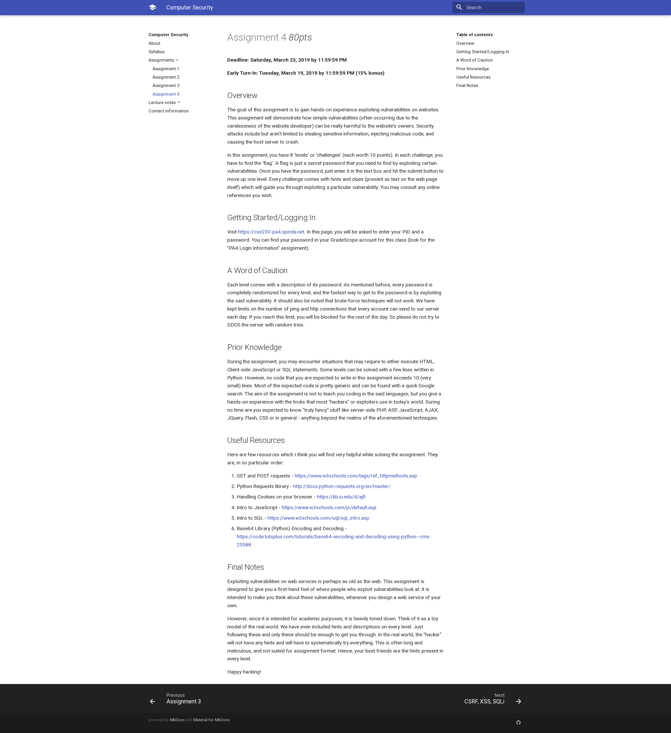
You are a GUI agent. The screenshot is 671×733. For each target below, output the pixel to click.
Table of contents (474, 34)
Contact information (169, 110)
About (154, 43)
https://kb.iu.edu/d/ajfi (341, 497)
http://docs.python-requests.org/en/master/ (342, 486)
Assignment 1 (166, 68)
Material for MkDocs (211, 720)
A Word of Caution (474, 60)
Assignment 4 (166, 94)
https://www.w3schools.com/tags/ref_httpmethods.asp (356, 476)
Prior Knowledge (472, 68)
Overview (465, 43)
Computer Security (168, 34)
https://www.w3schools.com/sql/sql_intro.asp (318, 518)
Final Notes (467, 85)
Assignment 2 (166, 77)
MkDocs (177, 720)
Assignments (162, 60)
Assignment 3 (166, 85)
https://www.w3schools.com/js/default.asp (329, 507)
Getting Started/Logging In (482, 51)
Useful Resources (473, 77)
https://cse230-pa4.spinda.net (271, 232)
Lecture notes (163, 102)
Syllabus (157, 51)
